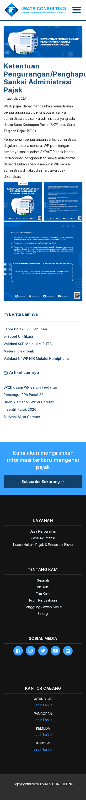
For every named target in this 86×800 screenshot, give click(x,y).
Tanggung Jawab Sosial (43, 607)
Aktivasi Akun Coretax (22, 417)
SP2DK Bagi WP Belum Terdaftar (30, 387)
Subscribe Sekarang (41, 481)
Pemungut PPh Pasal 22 (23, 395)
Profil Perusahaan (43, 600)
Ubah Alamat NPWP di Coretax (29, 402)
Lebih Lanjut (43, 705)
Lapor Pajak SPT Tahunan (25, 329)
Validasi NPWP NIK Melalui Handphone (36, 359)
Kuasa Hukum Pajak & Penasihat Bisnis (43, 545)
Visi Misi (43, 587)
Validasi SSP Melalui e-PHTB (28, 344)
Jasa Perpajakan (43, 531)
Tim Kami (43, 594)
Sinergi (43, 614)
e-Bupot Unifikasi (18, 336)
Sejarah (43, 580)
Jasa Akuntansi (43, 538)
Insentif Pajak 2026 (20, 409)
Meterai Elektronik (19, 351)
